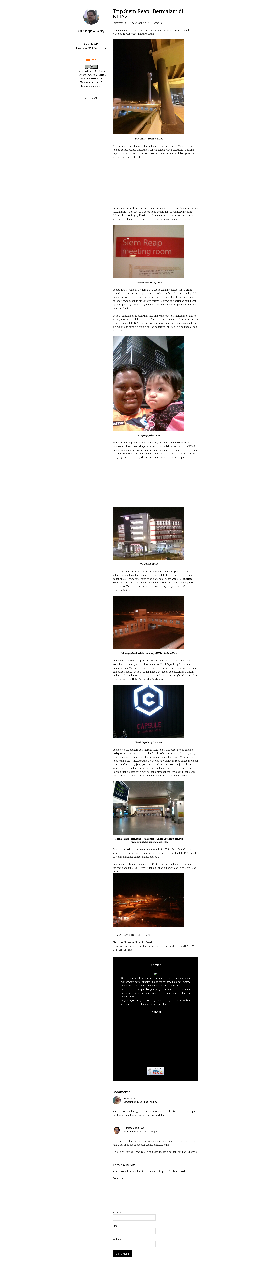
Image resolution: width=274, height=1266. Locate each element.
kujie (126, 1098)
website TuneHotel (182, 578)
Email (117, 1225)
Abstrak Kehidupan (132, 942)
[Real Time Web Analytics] (91, 59)
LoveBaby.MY (84, 47)
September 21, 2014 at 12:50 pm (141, 1131)
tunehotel (127, 949)
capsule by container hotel (161, 946)
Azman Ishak (131, 1127)
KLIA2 (191, 946)
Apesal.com (100, 47)
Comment (118, 1178)
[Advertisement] (155, 183)
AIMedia (97, 98)
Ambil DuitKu (91, 44)
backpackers (131, 946)
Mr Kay (99, 71)
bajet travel (143, 946)
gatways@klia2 (181, 946)
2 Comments (158, 23)
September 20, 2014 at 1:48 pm (140, 1101)
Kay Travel (147, 942)
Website (117, 1238)
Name (117, 1212)
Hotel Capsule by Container (147, 679)
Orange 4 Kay (91, 31)
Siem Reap (117, 949)
